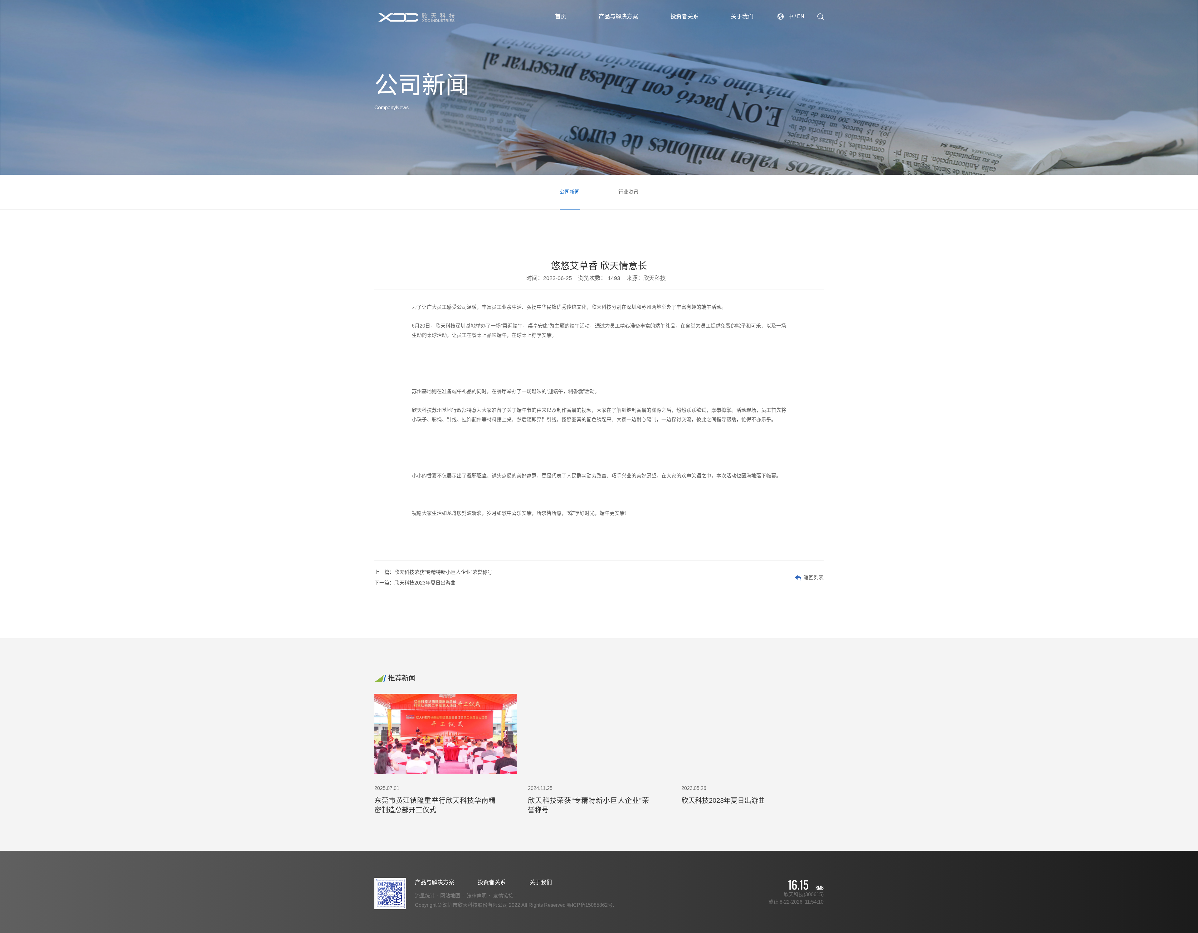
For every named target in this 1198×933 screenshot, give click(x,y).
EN (800, 16)
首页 (560, 16)
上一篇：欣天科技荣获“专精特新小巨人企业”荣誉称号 (433, 572)
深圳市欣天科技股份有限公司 (417, 17)
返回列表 (814, 577)
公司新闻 (570, 192)
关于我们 (742, 16)
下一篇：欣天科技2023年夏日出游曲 (414, 582)
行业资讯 (628, 192)
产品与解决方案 (618, 16)
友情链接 (503, 895)
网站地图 (450, 895)
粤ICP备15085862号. (590, 905)
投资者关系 (684, 16)
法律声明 (477, 895)
